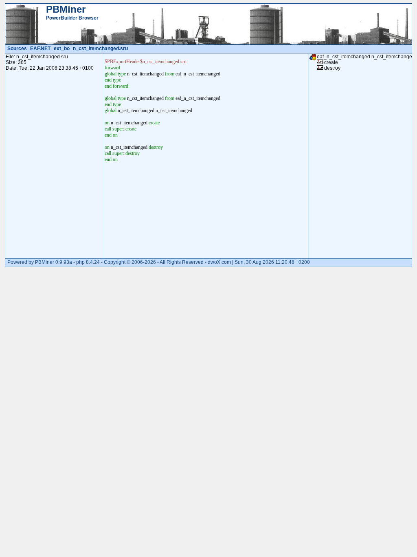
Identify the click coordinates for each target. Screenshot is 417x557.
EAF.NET (40, 48)
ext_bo (62, 48)
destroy (332, 68)
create (331, 62)
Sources (17, 48)
